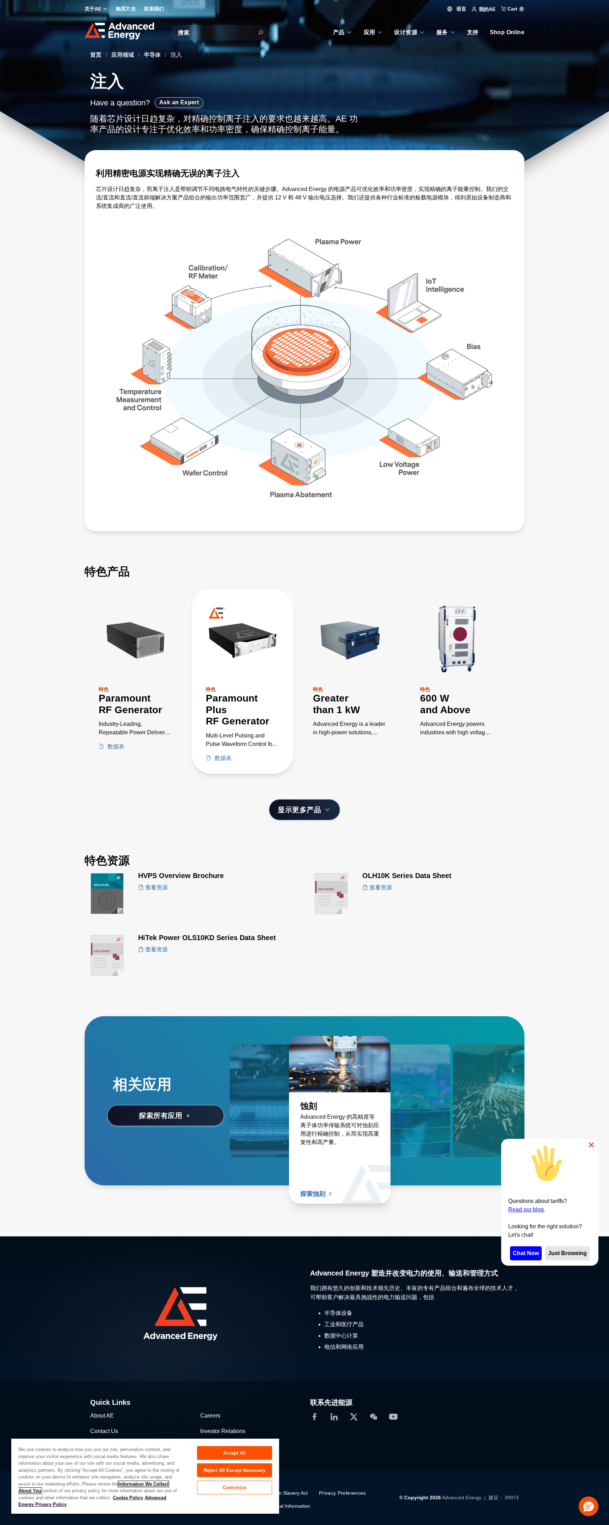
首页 (96, 55)
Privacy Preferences (342, 1493)
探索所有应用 (160, 1115)
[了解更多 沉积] (280, 1064)
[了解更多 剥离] (414, 1064)
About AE (102, 1416)
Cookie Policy (128, 1497)
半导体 (153, 55)
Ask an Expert (179, 102)
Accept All (234, 1453)
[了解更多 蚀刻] (339, 1064)
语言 (460, 9)
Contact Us (104, 1431)
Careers (210, 1416)
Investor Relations (222, 1431)
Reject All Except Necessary (235, 1470)
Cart (514, 9)
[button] (588, 1506)
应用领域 (123, 55)
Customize (234, 1487)
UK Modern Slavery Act (282, 1493)
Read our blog (526, 1209)
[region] (145, 1476)
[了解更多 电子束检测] (473, 1064)
